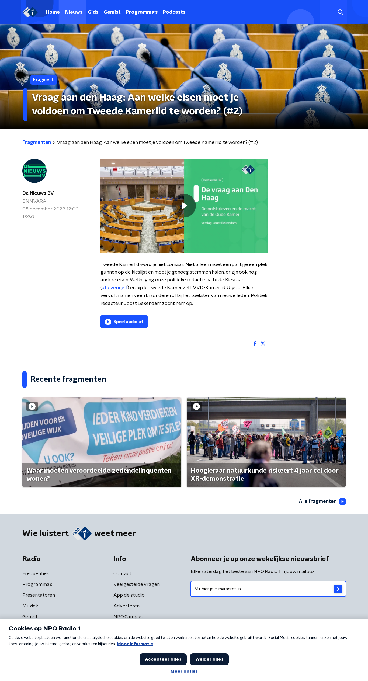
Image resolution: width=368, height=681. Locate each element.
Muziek (30, 606)
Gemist (112, 12)
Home (53, 12)
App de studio (129, 595)
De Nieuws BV (38, 193)
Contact (122, 573)
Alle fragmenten (317, 501)
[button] (340, 12)
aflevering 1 (114, 287)
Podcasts (174, 12)
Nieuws (73, 12)
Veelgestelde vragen (136, 584)
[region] (184, 206)
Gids (93, 12)
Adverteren (126, 606)
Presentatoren (38, 595)
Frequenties (35, 573)
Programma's (142, 12)
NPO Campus (128, 616)
